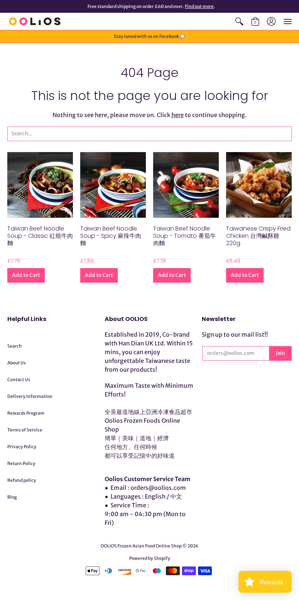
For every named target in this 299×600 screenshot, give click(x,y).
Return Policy (21, 463)
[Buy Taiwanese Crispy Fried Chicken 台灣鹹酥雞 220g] (259, 185)
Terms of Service (24, 430)
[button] (239, 21)
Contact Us (18, 379)
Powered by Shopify (149, 558)
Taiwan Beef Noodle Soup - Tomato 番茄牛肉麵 (184, 235)
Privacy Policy (21, 446)
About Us (16, 362)
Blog (12, 497)
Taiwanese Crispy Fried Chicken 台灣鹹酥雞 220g (258, 235)
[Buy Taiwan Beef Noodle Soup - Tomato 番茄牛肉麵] (186, 185)
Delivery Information (30, 396)
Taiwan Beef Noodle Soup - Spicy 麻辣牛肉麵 (110, 235)
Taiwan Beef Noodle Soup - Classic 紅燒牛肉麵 (40, 235)
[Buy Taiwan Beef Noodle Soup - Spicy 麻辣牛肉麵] (113, 185)
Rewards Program (25, 413)
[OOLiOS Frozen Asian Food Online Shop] (34, 21)
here (177, 115)
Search (14, 346)
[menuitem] (239, 21)
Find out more (199, 6)
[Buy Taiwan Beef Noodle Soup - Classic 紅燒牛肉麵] (40, 185)
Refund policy (21, 480)
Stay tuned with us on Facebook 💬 (149, 36)
